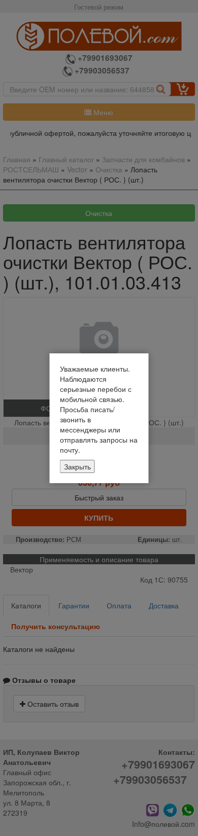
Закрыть (77, 466)
